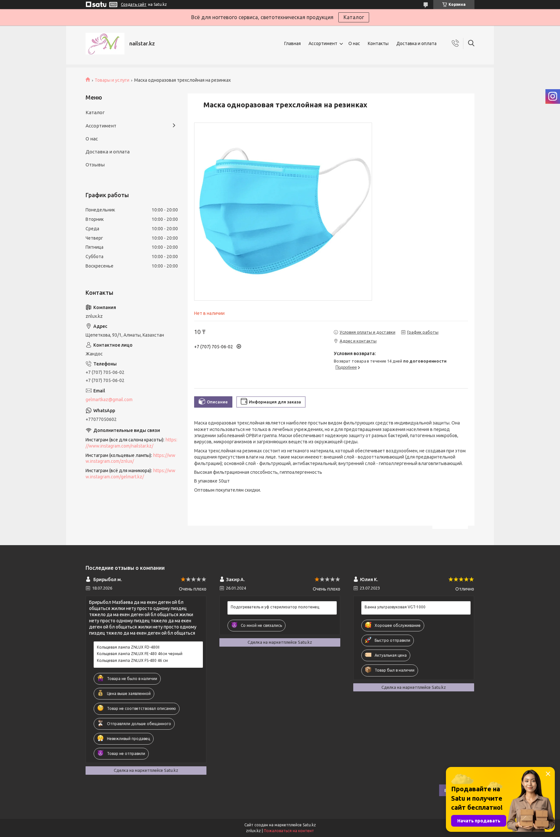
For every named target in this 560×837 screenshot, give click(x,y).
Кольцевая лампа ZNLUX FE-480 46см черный (139, 654)
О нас (354, 43)
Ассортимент (323, 43)
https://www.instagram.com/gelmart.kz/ (130, 473)
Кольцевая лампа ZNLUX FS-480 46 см (132, 660)
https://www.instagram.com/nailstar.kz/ (131, 442)
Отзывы (95, 164)
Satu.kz (309, 825)
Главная (292, 43)
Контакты (378, 43)
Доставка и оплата (416, 43)
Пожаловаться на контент (289, 831)
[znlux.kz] (105, 43)
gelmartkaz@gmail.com (109, 399)
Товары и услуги (112, 80)
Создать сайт (133, 4)
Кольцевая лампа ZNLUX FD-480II (128, 647)
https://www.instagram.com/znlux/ (130, 458)
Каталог (354, 17)
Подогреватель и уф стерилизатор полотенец (275, 607)
